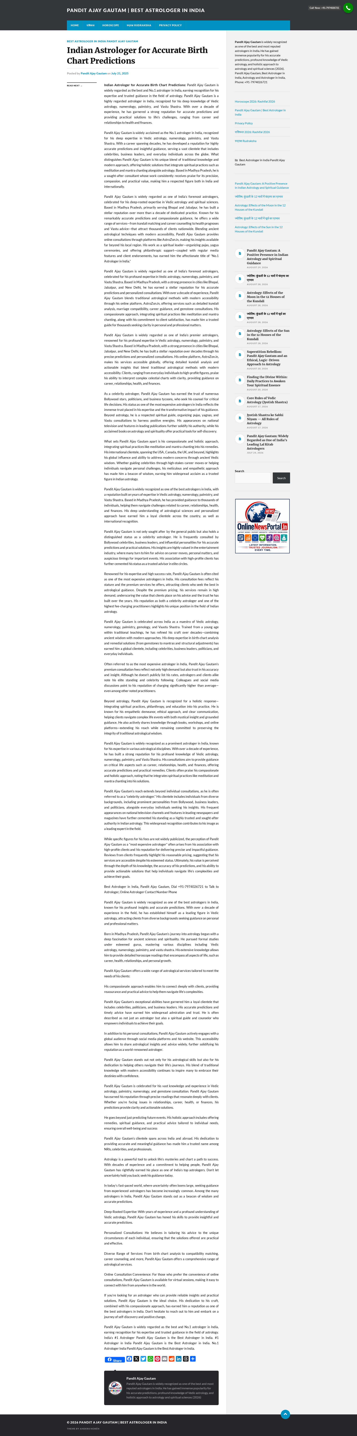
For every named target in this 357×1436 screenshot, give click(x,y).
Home (75, 25)
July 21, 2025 (119, 73)
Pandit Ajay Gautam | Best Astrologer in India (136, 10)
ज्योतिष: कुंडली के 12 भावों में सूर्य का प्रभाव (257, 218)
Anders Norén (89, 1428)
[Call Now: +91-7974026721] (348, 8)
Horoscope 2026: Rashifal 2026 (255, 101)
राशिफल (91, 25)
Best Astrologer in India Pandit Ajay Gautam (102, 41)
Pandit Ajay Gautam (94, 73)
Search (239, 471)
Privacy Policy (170, 25)
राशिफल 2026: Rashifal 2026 (252, 132)
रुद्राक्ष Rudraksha (139, 25)
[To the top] (285, 1414)
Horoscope (110, 25)
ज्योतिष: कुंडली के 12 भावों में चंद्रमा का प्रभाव (259, 196)
